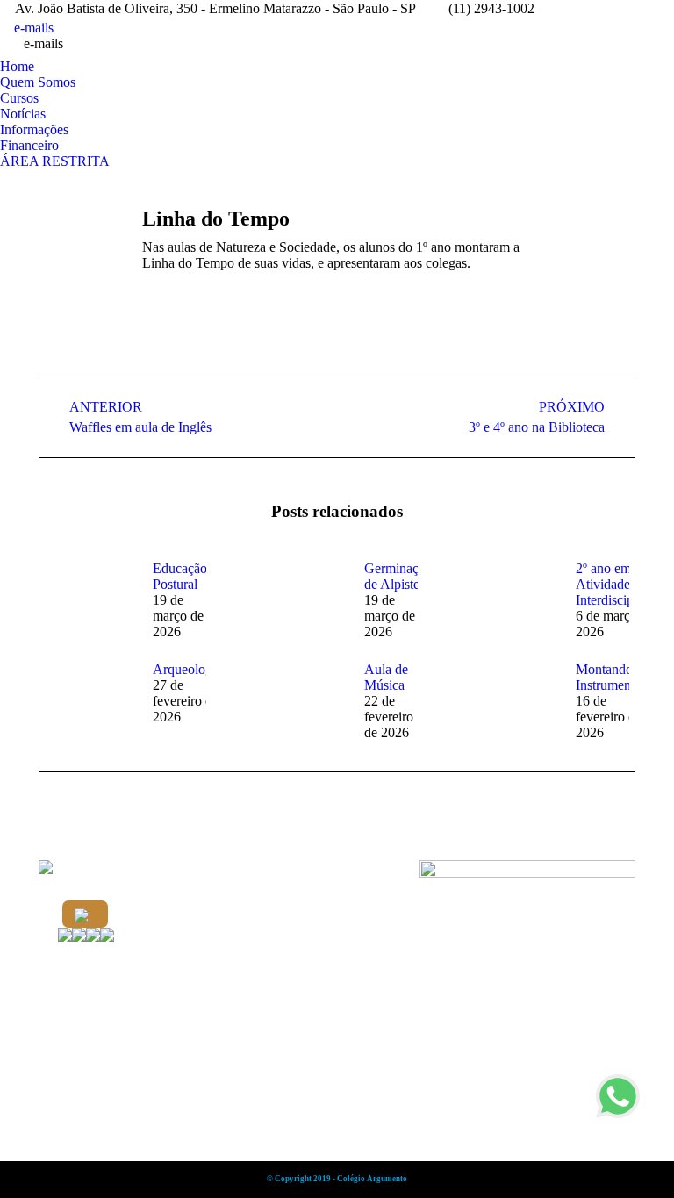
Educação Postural (180, 576)
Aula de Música (386, 677)
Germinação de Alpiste (398, 576)
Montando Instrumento (609, 677)
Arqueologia (187, 669)
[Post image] (87, 600)
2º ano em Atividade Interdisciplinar (617, 584)
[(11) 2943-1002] (85, 914)
